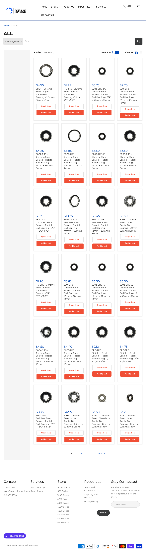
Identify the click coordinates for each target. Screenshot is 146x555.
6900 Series (63, 522)
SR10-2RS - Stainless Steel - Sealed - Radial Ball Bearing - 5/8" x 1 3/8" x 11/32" (45, 421)
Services (101, 7)
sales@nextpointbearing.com (18, 491)
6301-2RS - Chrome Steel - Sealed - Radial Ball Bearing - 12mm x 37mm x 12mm (72, 291)
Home (44, 7)
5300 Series (63, 503)
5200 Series (63, 499)
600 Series (62, 491)
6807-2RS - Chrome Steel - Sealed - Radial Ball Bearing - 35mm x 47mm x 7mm (73, 161)
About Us (69, 7)
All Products (63, 487)
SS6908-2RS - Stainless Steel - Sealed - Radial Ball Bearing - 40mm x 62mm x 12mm (73, 226)
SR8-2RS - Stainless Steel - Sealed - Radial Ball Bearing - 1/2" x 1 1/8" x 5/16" (101, 356)
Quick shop (46, 106)
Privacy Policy (91, 501)
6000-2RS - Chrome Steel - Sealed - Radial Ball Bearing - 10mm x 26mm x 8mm (129, 161)
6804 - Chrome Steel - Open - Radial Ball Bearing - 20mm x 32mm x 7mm (45, 94)
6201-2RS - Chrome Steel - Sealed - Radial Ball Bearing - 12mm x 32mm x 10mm (128, 95)
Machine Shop (38, 487)
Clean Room (37, 491)
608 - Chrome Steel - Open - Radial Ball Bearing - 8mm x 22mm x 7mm (129, 421)
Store (54, 7)
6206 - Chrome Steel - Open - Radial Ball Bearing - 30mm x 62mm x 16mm (129, 225)
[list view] (141, 52)
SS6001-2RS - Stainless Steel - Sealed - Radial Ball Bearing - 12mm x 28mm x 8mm (101, 226)
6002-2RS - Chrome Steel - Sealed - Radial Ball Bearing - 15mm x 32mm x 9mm (44, 161)
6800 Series (63, 518)
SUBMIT (103, 513)
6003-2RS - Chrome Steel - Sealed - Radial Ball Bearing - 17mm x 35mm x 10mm (72, 357)
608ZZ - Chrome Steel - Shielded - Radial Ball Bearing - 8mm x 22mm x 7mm (101, 421)
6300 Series (63, 514)
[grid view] (137, 52)
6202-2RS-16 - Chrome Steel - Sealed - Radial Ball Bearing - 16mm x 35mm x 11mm (100, 161)
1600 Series (63, 495)
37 (92, 453)
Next (100, 453)
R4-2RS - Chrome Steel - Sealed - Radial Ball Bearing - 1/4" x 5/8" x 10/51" (45, 290)
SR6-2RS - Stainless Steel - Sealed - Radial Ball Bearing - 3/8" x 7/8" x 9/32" (129, 356)
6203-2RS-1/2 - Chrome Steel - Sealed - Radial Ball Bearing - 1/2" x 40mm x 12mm (129, 290)
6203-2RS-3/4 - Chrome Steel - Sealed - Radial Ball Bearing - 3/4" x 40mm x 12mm (101, 94)
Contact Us (47, 15)
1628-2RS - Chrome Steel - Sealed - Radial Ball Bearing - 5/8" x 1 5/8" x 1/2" (45, 225)
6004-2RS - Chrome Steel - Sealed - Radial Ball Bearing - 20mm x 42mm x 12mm (45, 357)
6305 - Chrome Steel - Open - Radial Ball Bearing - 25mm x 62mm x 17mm (73, 421)
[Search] (138, 41)
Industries (84, 7)
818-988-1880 (10, 495)
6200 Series (63, 511)
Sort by (37, 52)
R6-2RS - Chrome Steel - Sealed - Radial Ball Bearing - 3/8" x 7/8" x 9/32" (73, 94)
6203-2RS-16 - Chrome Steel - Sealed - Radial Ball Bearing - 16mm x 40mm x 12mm (101, 291)
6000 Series (63, 507)
